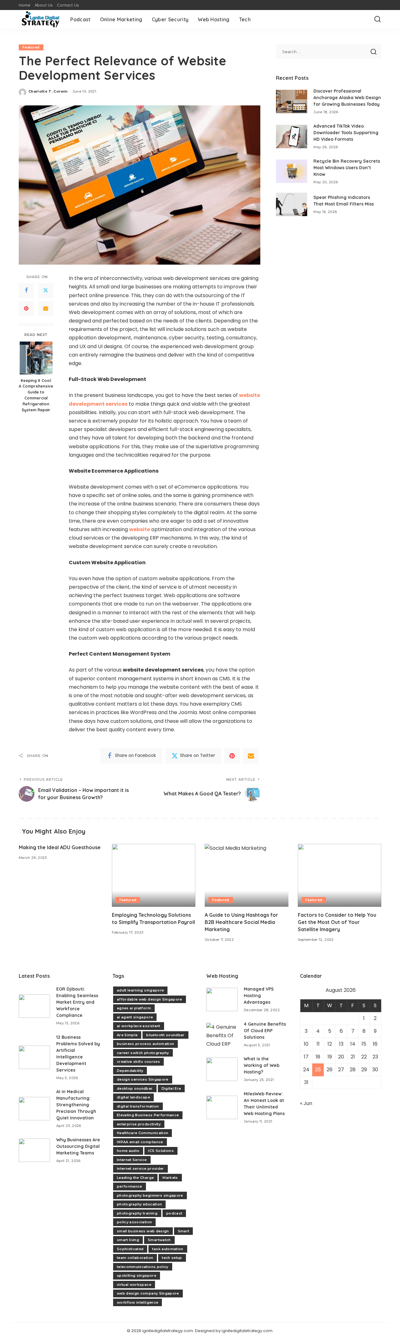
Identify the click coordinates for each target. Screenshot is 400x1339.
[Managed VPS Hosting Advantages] (222, 999)
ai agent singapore (135, 1017)
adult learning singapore (140, 990)
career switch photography (143, 1053)
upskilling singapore (136, 1275)
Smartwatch (159, 1240)
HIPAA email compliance (140, 1142)
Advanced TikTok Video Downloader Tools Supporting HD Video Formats (345, 132)
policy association (134, 1222)
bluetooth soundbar (165, 1035)
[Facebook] (26, 290)
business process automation (145, 1044)
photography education (139, 1204)
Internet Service (132, 1160)
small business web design (143, 1231)
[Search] (377, 19)
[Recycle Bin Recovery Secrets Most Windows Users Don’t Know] (291, 171)
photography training (137, 1213)
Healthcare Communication (142, 1133)
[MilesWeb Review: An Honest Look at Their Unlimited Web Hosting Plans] (222, 1107)
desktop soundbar (135, 1088)
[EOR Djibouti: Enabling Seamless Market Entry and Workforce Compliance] (34, 1006)
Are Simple (127, 1035)
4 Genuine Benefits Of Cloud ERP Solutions (265, 1030)
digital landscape (133, 1097)
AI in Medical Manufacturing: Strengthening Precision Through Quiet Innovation (76, 1105)
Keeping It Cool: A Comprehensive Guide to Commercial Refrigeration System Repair (36, 395)
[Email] (45, 308)
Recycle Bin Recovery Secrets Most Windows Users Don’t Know (346, 167)
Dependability (130, 1070)
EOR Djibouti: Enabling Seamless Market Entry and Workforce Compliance (77, 1002)
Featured (31, 47)
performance (129, 1186)
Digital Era (171, 1088)
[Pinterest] (26, 308)
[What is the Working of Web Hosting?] (222, 1069)
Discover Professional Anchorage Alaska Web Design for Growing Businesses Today (347, 97)
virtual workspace (134, 1284)
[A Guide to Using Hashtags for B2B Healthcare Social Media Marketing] (246, 875)
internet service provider (140, 1168)
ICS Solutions (160, 1151)
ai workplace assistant (138, 1026)
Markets (170, 1177)
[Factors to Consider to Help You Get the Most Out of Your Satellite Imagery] (340, 875)
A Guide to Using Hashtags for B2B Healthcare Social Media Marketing (241, 922)
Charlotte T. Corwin (48, 91)
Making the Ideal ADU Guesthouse (60, 847)
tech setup (172, 1257)
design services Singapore (142, 1079)
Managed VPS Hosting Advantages (259, 995)
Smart (183, 1231)
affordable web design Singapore (149, 999)
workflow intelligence (137, 1302)
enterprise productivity (139, 1124)
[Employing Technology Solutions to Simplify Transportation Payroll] (154, 875)
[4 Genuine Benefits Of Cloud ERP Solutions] (222, 1034)
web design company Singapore (148, 1293)
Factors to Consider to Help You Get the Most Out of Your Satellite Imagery (337, 922)
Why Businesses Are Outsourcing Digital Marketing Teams (78, 1146)
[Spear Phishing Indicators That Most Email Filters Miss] (291, 204)
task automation (167, 1249)
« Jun (306, 1103)
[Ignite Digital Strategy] (40, 19)
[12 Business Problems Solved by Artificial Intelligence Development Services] (34, 1057)
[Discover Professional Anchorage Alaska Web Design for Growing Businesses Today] (291, 101)
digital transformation (138, 1106)
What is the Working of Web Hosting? (261, 1065)
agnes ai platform (134, 1008)
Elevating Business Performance (148, 1115)
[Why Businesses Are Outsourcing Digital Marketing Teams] (34, 1150)
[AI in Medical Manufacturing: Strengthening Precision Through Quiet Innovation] (34, 1108)
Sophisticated (130, 1249)
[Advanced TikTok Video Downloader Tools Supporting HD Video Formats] (291, 136)
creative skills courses (138, 1061)
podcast (174, 1213)
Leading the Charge (135, 1177)
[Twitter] (45, 290)
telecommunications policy (142, 1267)
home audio (128, 1151)
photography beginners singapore (150, 1195)
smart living (128, 1240)
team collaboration (135, 1257)
